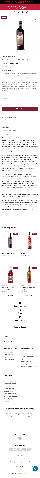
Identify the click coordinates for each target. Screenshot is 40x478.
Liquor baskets (24, 353)
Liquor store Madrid (11, 352)
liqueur (11, 119)
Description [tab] (5, 127)
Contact (6, 341)
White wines (14, 398)
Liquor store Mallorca (9, 357)
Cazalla (6, 388)
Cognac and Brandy (9, 391)
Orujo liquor (7, 396)
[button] (33, 7)
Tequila (9, 381)
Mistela (6, 398)
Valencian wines (31, 366)
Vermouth (13, 383)
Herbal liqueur (14, 393)
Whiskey (9, 386)
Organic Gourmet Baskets (27, 356)
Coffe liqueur (11, 388)
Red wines (6, 401)
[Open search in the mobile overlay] (14, 12)
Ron (7, 383)
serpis (15, 119)
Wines (9, 398)
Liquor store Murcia (9, 359)
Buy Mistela (30, 359)
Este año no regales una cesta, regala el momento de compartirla (20, 2)
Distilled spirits (14, 381)
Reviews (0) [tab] (5, 134)
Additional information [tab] (9, 130)
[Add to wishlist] (4, 19)
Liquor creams (7, 393)
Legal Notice (11, 341)
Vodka (5, 381)
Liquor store (24, 369)
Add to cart (19, 109)
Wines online (24, 366)
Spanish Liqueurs (25, 364)
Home (3, 59)
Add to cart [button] (10, 261)
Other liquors (16, 59)
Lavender (7, 119)
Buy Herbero (24, 359)
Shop (5, 352)
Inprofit (21, 466)
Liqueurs (8, 59)
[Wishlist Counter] (19, 12)
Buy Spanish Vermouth (26, 361)
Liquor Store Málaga (9, 354)
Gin (5, 383)
